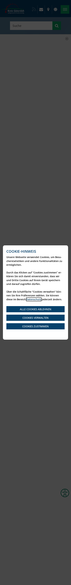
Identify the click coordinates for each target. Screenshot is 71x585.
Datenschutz (33, 299)
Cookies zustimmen (35, 326)
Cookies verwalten (35, 317)
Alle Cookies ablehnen (35, 309)
